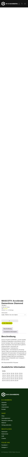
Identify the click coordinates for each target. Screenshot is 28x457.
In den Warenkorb (7, 323)
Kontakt (3, 409)
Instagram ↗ (4, 447)
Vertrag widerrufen (6, 425)
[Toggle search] (22, 3)
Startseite (3, 402)
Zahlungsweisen (5, 418)
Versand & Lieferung (6, 420)
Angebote (4, 404)
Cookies (3, 438)
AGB (2, 436)
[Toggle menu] (25, 3)
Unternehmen (5, 407)
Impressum (4, 431)
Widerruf (3, 422)
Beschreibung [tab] (8, 328)
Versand (5, 308)
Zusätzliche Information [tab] (10, 331)
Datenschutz (4, 434)
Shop (2, 416)
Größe (3, 314)
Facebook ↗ (4, 445)
